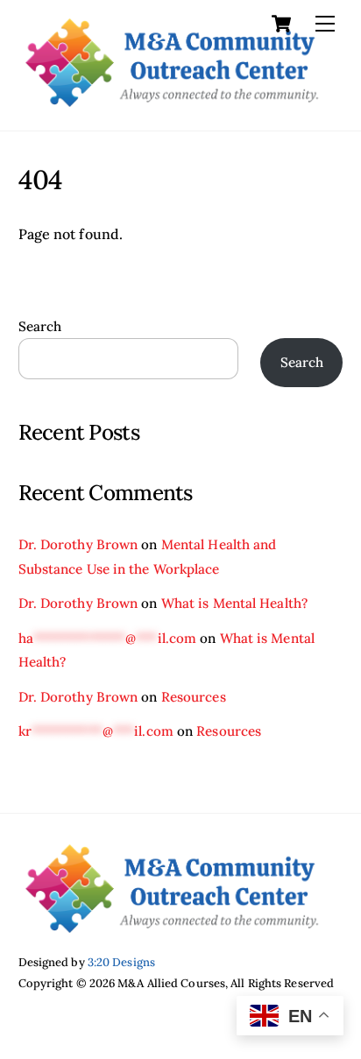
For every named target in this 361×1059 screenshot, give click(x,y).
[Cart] (281, 23)
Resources (193, 696)
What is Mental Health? (234, 603)
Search (40, 326)
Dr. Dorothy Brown (78, 544)
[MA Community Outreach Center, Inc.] (171, 99)
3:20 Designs (121, 962)
